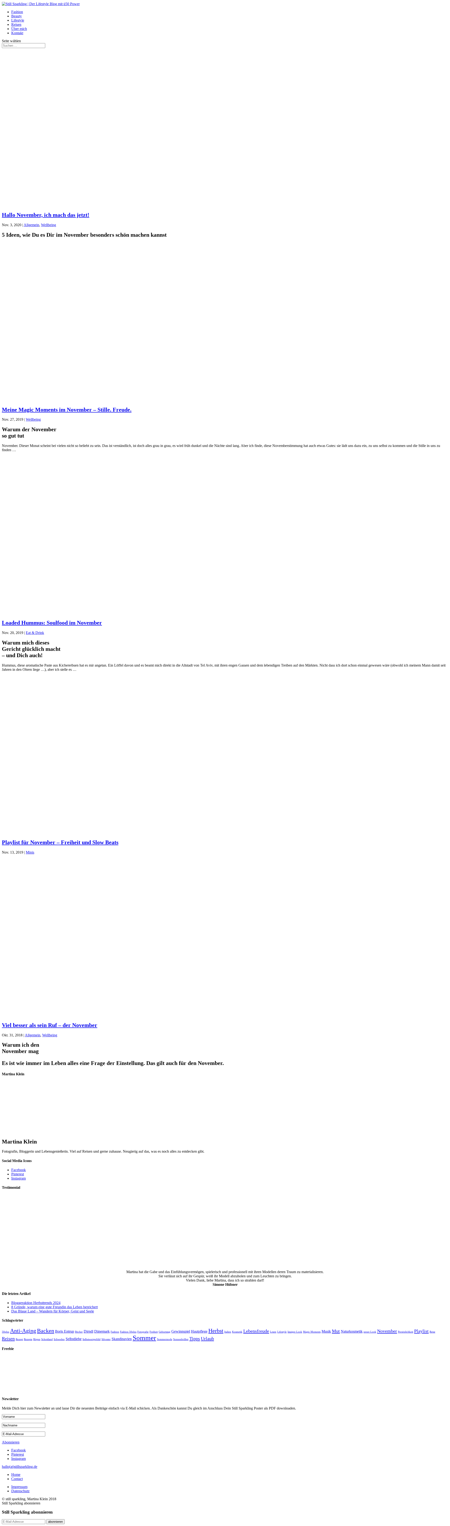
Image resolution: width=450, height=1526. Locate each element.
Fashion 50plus (128, 1332)
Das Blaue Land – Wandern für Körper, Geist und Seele (52, 1311)
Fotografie (143, 1332)
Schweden (59, 1339)
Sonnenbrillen (180, 1339)
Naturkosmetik (352, 1331)
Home (15, 1475)
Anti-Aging (23, 1331)
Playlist (421, 1331)
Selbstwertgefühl (91, 1339)
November (387, 1331)
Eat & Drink (35, 633)
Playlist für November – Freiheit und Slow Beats (60, 842)
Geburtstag (164, 1332)
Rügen (36, 1339)
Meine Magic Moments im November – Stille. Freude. (66, 410)
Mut (336, 1331)
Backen (45, 1331)
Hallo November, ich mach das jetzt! (45, 215)
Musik (326, 1331)
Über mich (19, 29)
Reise (432, 1332)
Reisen (16, 24)
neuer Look (370, 1332)
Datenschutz (20, 1491)
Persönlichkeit (405, 1332)
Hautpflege (199, 1331)
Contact (17, 1479)
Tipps (194, 1338)
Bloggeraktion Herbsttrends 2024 (35, 1303)
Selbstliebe (74, 1339)
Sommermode (164, 1339)
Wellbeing (48, 225)
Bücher (79, 1332)
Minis (30, 852)
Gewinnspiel (180, 1331)
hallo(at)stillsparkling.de (19, 1467)
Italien (227, 1332)
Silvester (106, 1339)
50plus (5, 1332)
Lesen (273, 1332)
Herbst (215, 1331)
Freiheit (154, 1332)
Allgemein (31, 225)
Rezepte (28, 1339)
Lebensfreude (256, 1331)
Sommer (144, 1338)
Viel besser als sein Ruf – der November (49, 1025)
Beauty (16, 16)
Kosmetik (237, 1332)
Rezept (19, 1339)
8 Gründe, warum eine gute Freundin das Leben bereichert (54, 1307)
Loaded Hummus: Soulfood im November (52, 623)
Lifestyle (17, 20)
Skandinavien (122, 1339)
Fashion (17, 12)
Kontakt (17, 33)
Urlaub (207, 1338)
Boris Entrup (64, 1331)
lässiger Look (295, 1332)
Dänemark (102, 1331)
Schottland (47, 1339)
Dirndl (88, 1331)
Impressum (19, 1487)
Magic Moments (312, 1332)
